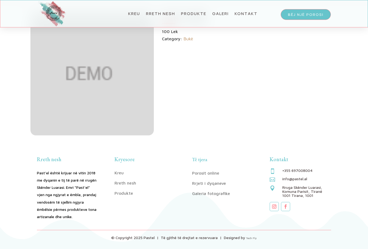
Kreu (134, 13)
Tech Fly (251, 238)
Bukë (188, 38)
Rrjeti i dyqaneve (209, 183)
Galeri (220, 13)
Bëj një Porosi (306, 14)
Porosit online (205, 173)
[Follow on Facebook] (285, 206)
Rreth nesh (160, 13)
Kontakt (246, 13)
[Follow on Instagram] (274, 206)
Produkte (193, 13)
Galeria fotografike (211, 193)
